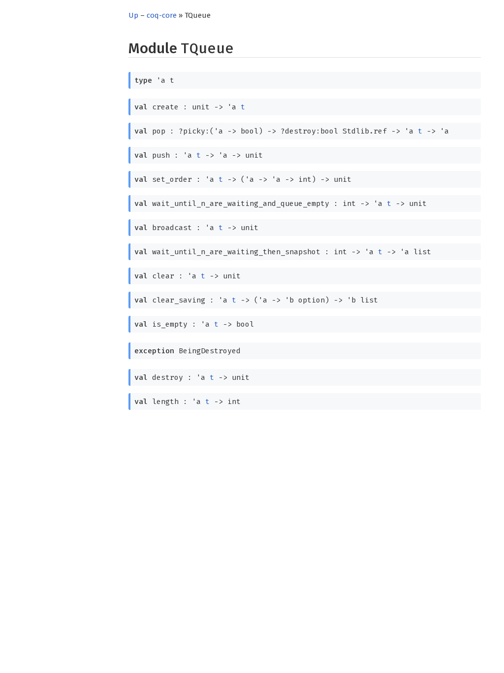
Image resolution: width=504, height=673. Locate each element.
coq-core (162, 15)
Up (133, 15)
